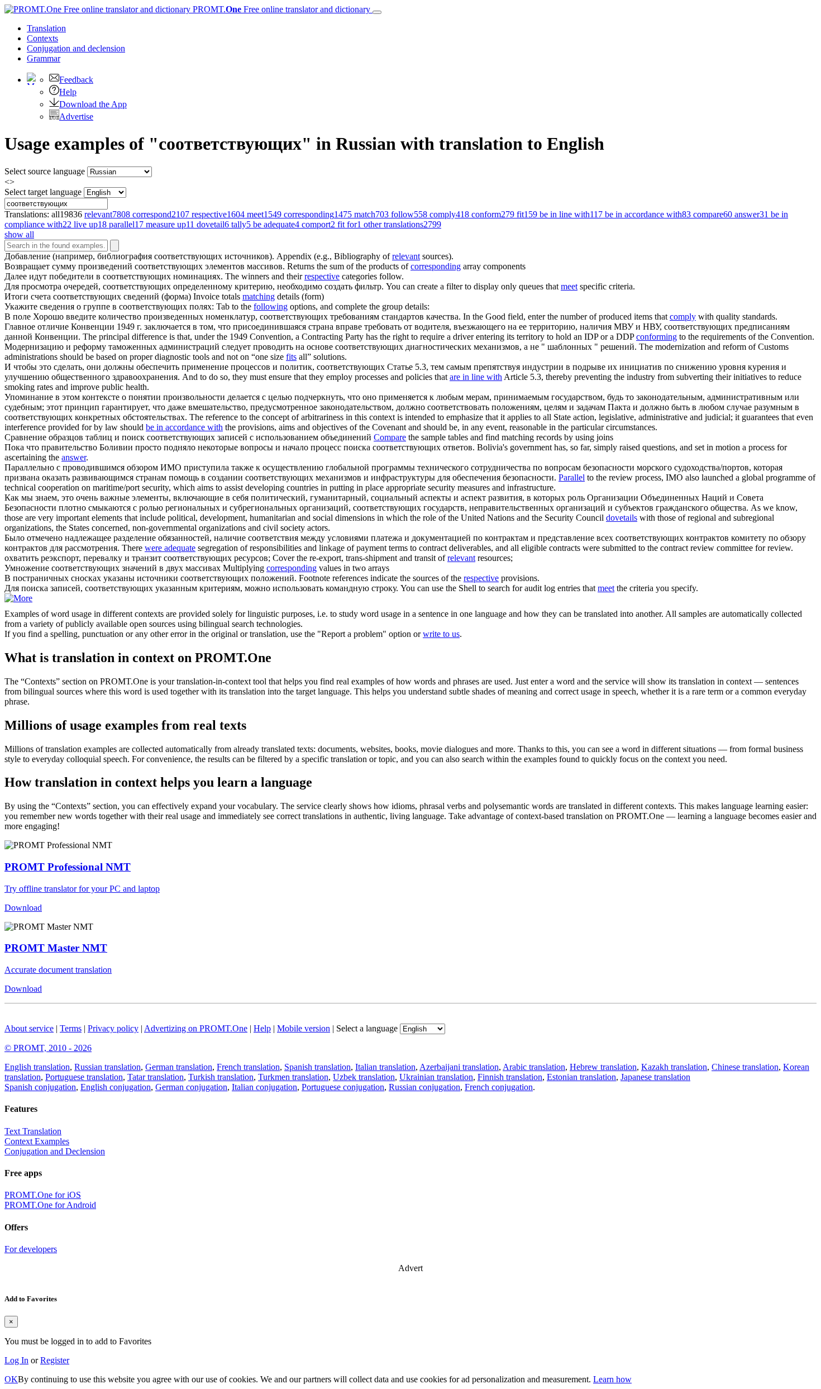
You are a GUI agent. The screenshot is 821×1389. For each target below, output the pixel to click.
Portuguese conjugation (343, 1087)
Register (54, 1360)
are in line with (476, 377)
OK (11, 1379)
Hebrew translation (603, 1067)
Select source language (44, 171)
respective (322, 276)
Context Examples (36, 1141)
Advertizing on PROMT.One (195, 1028)
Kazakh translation (674, 1067)
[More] (18, 598)
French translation (248, 1067)
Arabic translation (534, 1067)
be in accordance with (184, 427)
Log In (16, 1360)
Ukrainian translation (436, 1077)
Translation (46, 28)
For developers (30, 1249)
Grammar (43, 58)
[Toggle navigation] (377, 12)
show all (19, 234)
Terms (71, 1028)
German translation (178, 1067)
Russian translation (107, 1067)
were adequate (170, 548)
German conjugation (191, 1087)
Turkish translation (221, 1077)
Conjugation (76, 48)
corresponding (435, 266)
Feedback (76, 79)
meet (569, 286)
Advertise (76, 116)
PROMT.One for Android (50, 1205)
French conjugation (499, 1087)
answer (73, 457)
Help (68, 92)
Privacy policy (113, 1028)
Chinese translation (745, 1067)
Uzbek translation (364, 1077)
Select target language (43, 192)
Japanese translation (655, 1077)
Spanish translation (317, 1067)
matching (258, 296)
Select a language (367, 1028)
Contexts (42, 38)
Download (23, 907)
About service (29, 1028)
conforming (656, 336)
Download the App (93, 104)
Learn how (612, 1379)
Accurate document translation (58, 969)
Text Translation (32, 1131)
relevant (406, 256)
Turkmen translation (293, 1077)
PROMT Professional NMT (67, 867)
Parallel (572, 477)
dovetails (621, 517)
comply (683, 316)
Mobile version (303, 1028)
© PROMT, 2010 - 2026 (48, 1048)
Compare (390, 437)
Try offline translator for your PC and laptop (82, 888)
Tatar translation (155, 1077)
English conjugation (115, 1087)
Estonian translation (581, 1077)
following (271, 306)
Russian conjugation (424, 1087)
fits (291, 356)
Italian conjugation (264, 1087)
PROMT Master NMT (55, 948)
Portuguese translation (84, 1077)
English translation (37, 1067)
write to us (441, 634)
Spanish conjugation (40, 1087)
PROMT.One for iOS (42, 1195)
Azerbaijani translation (459, 1067)
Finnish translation (510, 1077)
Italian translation (385, 1067)
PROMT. (280, 9)
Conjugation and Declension (54, 1151)
